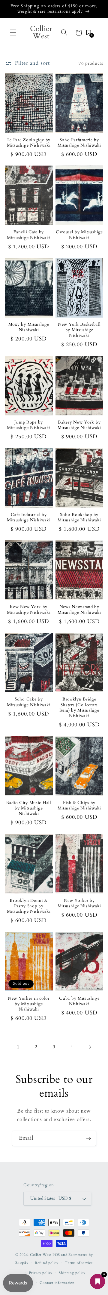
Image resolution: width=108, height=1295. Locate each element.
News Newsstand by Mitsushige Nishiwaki (79, 609)
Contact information (57, 1282)
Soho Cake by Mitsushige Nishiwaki (28, 702)
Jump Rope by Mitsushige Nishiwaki (28, 425)
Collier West (40, 1254)
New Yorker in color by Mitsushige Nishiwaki (29, 1004)
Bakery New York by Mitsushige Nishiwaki (79, 425)
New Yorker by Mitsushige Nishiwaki (79, 903)
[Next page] (89, 1047)
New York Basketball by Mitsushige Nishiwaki (79, 330)
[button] (13, 32)
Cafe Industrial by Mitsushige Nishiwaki (28, 517)
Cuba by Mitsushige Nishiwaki (79, 1001)
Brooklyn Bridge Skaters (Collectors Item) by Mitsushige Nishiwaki (79, 708)
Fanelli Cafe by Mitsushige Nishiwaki (28, 234)
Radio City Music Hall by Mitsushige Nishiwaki (28, 808)
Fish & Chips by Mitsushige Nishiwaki (79, 805)
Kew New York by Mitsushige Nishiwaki (28, 609)
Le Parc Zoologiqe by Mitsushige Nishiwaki (28, 142)
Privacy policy (40, 1272)
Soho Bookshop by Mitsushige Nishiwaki (79, 517)
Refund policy (46, 1262)
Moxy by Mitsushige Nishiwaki (28, 327)
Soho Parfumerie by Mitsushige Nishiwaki (79, 142)
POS (56, 1254)
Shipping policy (72, 1272)
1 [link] (18, 1047)
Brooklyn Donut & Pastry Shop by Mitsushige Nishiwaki (28, 906)
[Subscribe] (88, 1138)
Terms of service (78, 1262)
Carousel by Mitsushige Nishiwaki (79, 234)
